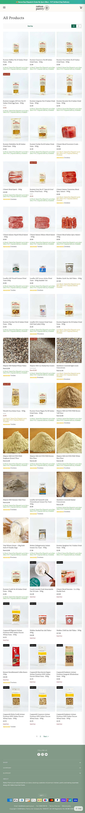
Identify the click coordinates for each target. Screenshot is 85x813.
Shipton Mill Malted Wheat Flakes (14, 366)
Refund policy (66, 806)
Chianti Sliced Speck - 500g (12, 189)
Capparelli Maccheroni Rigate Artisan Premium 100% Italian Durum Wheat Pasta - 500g (40, 674)
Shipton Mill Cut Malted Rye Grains (42, 366)
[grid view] (73, 26)
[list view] (78, 26)
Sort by (30, 26)
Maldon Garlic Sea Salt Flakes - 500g (69, 278)
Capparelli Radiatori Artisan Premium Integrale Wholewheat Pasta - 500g (67, 674)
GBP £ (41, 795)
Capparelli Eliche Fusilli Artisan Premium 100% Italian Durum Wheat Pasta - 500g (14, 716)
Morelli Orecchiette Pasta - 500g (14, 411)
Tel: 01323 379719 (41, 806)
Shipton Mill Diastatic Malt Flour (14, 500)
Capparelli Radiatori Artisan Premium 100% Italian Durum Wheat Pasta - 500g (67, 716)
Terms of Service (54, 806)
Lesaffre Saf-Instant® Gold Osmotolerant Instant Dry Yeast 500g (41, 502)
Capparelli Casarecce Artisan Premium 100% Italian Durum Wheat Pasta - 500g (40, 716)
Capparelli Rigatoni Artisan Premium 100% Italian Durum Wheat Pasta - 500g (13, 632)
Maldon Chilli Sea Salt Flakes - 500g (69, 630)
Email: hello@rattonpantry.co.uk (24, 806)
